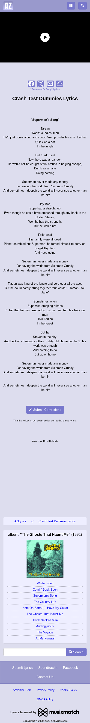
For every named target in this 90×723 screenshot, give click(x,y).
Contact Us (45, 677)
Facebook (70, 668)
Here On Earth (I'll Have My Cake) (45, 608)
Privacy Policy (45, 690)
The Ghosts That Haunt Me (45, 614)
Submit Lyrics (22, 668)
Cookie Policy (68, 690)
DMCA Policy (45, 699)
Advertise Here (22, 690)
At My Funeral (45, 638)
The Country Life (45, 602)
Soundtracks (47, 668)
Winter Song (45, 583)
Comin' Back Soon (45, 589)
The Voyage (45, 632)
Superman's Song (45, 595)
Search (78, 652)
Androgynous (45, 626)
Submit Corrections (46, 409)
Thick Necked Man (45, 620)
